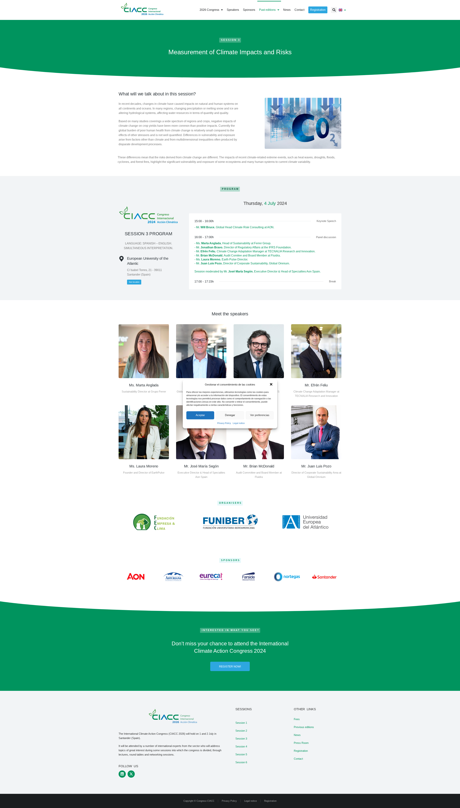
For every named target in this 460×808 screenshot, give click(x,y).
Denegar (230, 415)
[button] (271, 384)
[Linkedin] (122, 774)
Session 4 (241, 746)
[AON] (136, 576)
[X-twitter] (131, 774)
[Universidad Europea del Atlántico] (305, 522)
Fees (297, 719)
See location (134, 282)
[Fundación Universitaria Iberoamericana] (230, 522)
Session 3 (241, 738)
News (297, 734)
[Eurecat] (211, 576)
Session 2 (241, 730)
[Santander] (324, 576)
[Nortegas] (287, 576)
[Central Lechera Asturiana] (173, 576)
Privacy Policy (224, 423)
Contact (298, 758)
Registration (301, 750)
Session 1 (241, 722)
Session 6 (241, 762)
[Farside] (249, 576)
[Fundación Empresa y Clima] (154, 522)
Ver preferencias (259, 415)
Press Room (301, 742)
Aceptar (200, 415)
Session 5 (241, 754)
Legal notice (239, 423)
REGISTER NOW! (230, 666)
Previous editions (304, 727)
